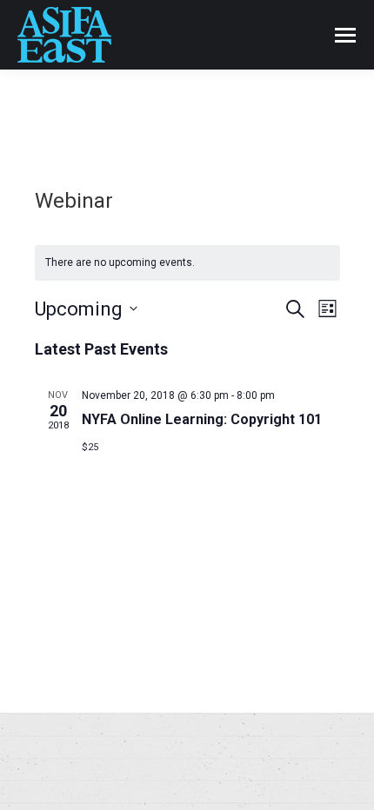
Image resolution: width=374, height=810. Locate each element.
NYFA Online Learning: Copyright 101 (202, 419)
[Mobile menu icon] (345, 35)
